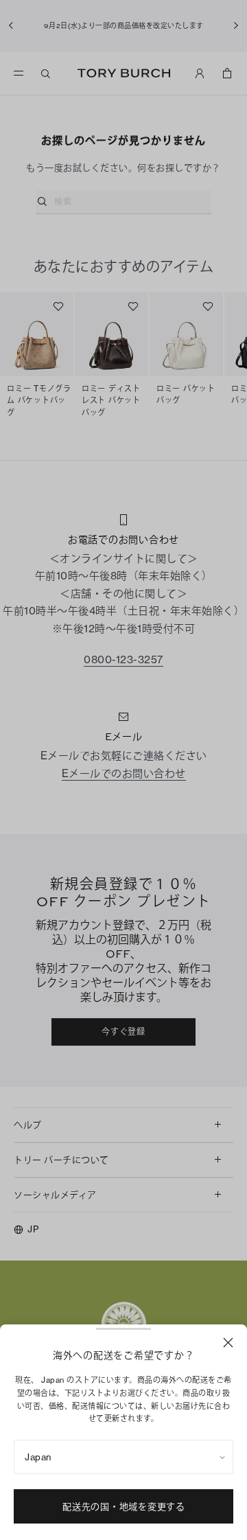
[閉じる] (228, 1342)
